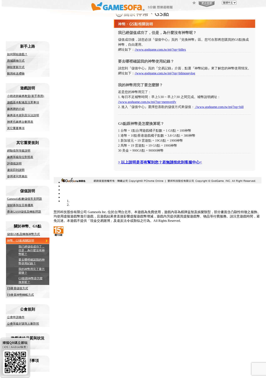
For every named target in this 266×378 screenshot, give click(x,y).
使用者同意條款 (17, 176)
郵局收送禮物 (16, 73)
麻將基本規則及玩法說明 (23, 115)
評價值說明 (14, 163)
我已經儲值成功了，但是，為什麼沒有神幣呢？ (31, 250)
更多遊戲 (206, 4)
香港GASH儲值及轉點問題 (24, 211)
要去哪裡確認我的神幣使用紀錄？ (31, 261)
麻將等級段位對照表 (20, 157)
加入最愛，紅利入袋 (194, 3)
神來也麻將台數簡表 (20, 121)
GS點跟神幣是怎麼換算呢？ (30, 280)
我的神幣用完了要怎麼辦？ (31, 271)
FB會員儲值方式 (17, 288)
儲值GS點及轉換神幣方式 (23, 234)
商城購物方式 (16, 60)
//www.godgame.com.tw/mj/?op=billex (160, 49)
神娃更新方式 (16, 67)
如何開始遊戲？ (17, 54)
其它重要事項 (16, 128)
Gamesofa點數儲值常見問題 (24, 198)
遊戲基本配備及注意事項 (23, 102)
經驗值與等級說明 (18, 150)
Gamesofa (118, 6)
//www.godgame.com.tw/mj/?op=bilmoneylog (165, 73)
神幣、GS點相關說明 (20, 240)
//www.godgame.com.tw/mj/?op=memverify (147, 102)
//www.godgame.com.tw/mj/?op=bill (219, 107)
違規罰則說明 (16, 170)
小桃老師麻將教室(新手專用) (25, 96)
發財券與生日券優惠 (20, 205)
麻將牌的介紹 (16, 108)
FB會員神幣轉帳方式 (20, 294)
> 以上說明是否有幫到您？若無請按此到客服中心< (160, 162)
